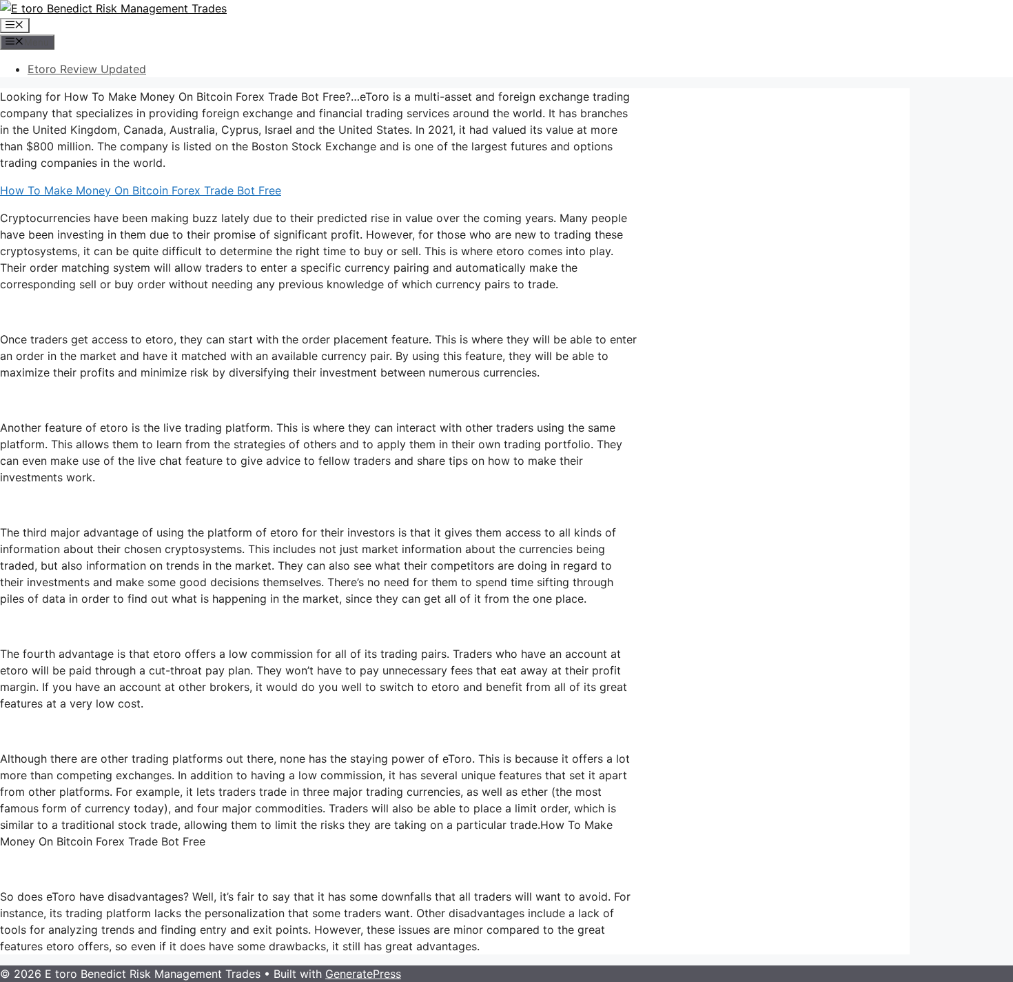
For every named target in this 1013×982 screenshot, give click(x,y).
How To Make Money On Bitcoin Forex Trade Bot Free (140, 190)
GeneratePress (363, 974)
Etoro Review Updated (87, 69)
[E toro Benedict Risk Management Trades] (113, 8)
